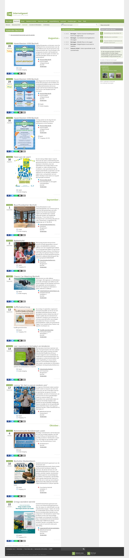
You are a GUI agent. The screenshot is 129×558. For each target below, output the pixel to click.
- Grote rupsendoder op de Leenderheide (83, 49)
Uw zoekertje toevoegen (106, 83)
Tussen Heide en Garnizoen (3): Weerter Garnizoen (113, 41)
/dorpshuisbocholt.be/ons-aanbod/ (47, 225)
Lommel (63, 21)
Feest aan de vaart (22, 157)
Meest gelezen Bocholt (108, 29)
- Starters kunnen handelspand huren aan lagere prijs (82, 34)
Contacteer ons (10, 549)
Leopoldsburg (54, 21)
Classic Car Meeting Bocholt (27, 276)
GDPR (50, 549)
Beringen (9, 21)
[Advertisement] (64, 4)
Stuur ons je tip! (105, 25)
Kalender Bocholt (14, 30)
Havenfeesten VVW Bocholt (26, 43)
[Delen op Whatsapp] (16, 73)
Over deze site (28, 549)
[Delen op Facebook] (8, 73)
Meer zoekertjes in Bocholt (107, 81)
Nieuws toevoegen (68, 25)
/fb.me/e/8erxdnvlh (45, 59)
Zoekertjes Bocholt (107, 63)
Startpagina (15, 545)
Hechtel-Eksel (42, 21)
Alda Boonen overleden (111, 37)
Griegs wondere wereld (24, 501)
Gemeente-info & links (40, 549)
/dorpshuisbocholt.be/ (46, 369)
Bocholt (16, 21)
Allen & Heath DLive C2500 (109, 70)
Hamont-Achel (31, 21)
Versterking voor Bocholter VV (112, 33)
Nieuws (8, 25)
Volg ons (93, 553)
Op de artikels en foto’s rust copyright (27, 554)
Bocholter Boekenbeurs (24, 461)
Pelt (84, 21)
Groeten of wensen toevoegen (108, 60)
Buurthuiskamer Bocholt (25, 205)
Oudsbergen (72, 21)
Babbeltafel (19, 240)
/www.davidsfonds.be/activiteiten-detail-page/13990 (49, 529)
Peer (79, 21)
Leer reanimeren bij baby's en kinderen (32, 346)
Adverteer (19, 549)
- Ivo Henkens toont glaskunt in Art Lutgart (82, 39)
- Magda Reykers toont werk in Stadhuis (82, 45)
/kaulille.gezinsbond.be (46, 330)
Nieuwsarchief (16, 25)
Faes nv (15, 554)
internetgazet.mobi (81, 553)
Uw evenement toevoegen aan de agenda (22, 35)
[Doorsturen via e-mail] (20, 73)
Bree (22, 21)
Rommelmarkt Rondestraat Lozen (29, 431)
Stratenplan (43, 66)
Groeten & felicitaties (35, 25)
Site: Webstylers (42, 554)
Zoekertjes (46, 25)
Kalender (24, 25)
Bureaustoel (105, 69)
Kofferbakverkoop (22, 307)
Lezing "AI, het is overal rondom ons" (31, 385)
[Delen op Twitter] (12, 73)
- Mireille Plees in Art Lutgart (81, 42)
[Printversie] (24, 73)
